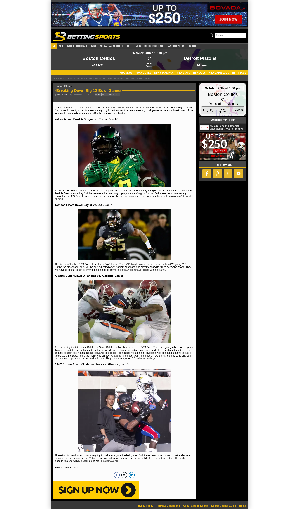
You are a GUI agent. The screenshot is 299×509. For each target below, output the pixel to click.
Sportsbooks (153, 46)
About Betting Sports (195, 505)
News (97, 95)
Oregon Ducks (144, 193)
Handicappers (175, 46)
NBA (93, 46)
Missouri (83, 461)
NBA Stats (183, 72)
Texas (157, 107)
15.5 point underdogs (143, 358)
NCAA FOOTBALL (77, 46)
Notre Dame (97, 353)
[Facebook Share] (117, 475)
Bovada (75, 467)
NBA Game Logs (219, 72)
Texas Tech (116, 353)
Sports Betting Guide (223, 505)
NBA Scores (143, 72)
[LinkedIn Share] (132, 475)
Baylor (112, 107)
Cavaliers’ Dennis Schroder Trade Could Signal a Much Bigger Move (106, 78)
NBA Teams (239, 72)
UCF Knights (132, 264)
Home (58, 86)
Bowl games (114, 95)
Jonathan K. (62, 95)
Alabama (116, 355)
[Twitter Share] (124, 475)
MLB (138, 46)
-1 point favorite (108, 461)
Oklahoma (123, 107)
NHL (129, 46)
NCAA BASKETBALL (111, 46)
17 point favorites (136, 270)
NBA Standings (164, 72)
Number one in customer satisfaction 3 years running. (226, 127)
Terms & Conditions (168, 505)
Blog (192, 46)
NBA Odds (199, 72)
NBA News (126, 72)
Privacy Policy (144, 505)
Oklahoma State (139, 107)
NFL (61, 46)
